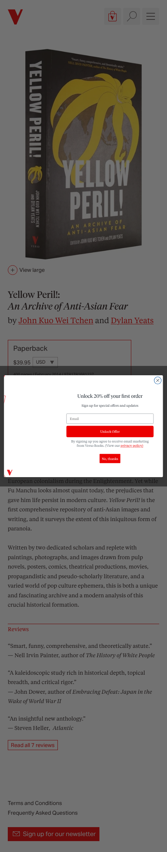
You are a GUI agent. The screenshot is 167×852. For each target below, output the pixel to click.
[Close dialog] (157, 380)
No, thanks (110, 458)
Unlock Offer (110, 431)
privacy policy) (132, 445)
